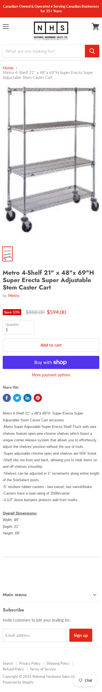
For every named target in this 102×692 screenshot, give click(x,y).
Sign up (81, 635)
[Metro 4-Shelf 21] (51, 164)
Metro (13, 295)
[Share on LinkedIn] (27, 398)
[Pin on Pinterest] (38, 398)
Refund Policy (13, 669)
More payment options (51, 375)
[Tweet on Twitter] (17, 398)
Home (8, 68)
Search (8, 663)
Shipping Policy (58, 663)
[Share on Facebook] (7, 398)
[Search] (92, 51)
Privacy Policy (30, 663)
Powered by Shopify (18, 682)
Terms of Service (43, 669)
